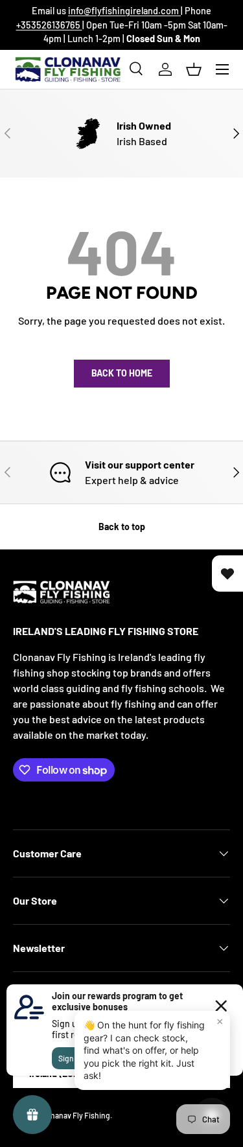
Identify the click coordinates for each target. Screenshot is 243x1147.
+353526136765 (49, 24)
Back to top (121, 526)
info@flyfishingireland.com (124, 10)
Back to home (121, 372)
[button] (193, 69)
